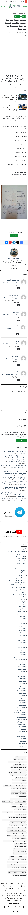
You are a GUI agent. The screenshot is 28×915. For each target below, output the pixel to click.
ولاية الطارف (22, 635)
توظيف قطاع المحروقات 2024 (19, 807)
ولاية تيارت (23, 683)
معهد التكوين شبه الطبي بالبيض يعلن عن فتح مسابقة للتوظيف (13, 499)
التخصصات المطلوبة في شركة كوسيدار (17, 762)
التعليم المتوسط (19, 563)
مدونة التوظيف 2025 (20, 843)
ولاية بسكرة (22, 662)
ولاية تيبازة (22, 686)
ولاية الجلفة (22, 630)
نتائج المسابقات (21, 602)
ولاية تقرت (23, 674)
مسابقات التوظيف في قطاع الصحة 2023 (17, 862)
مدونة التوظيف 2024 (9, 841)
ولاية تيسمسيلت (21, 690)
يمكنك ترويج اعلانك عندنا (14, 900)
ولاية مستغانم (21, 736)
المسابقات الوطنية (20, 582)
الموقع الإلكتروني (22, 425)
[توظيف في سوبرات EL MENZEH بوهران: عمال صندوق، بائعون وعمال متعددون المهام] (22, 107)
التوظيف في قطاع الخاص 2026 (19, 770)
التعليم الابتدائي (20, 556)
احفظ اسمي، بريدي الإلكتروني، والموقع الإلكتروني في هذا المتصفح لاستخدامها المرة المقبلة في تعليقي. (14, 434)
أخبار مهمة (22, 549)
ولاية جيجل (23, 698)
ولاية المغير (22, 642)
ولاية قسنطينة (21, 734)
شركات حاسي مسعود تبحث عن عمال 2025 (16, 836)
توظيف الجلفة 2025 (9, 786)
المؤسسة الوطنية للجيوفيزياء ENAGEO (17, 772)
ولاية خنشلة (22, 700)
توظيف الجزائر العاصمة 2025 (19, 780)
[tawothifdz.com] (15, 6)
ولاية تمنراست (21, 678)
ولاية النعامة (22, 647)
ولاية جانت (23, 695)
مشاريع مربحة (22, 597)
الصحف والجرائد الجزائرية (19, 568)
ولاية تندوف (22, 681)
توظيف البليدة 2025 (21, 778)
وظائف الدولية (22, 606)
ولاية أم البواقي (21, 611)
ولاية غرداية (22, 726)
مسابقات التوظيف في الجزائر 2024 (17, 859)
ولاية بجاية (23, 654)
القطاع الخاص (17, 16)
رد (18, 288)
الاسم (25, 412)
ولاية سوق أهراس (20, 710)
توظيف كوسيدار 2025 (20, 812)
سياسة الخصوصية (18, 898)
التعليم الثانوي (20, 558)
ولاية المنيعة (22, 645)
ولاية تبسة (23, 671)
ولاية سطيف (22, 702)
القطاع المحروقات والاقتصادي (17, 580)
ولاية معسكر (22, 738)
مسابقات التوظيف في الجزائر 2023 (18, 857)
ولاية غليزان (22, 729)
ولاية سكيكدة (22, 707)
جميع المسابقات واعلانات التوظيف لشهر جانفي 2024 (14, 820)
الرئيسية (15, 13)
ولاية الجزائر (22, 628)
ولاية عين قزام (22, 724)
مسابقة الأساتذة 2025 (18, 587)
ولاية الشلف (22, 633)
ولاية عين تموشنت (20, 719)
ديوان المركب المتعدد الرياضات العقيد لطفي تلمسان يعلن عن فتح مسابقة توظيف (15, 473)
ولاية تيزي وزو (22, 688)
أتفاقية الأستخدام (6, 895)
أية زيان (17, 341)
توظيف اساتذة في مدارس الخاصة (18, 775)
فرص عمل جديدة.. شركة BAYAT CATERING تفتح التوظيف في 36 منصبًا (13, 466)
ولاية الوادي (22, 650)
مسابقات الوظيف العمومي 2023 (18, 870)
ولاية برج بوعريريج (20, 659)
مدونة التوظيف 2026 (20, 846)
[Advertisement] (14, 54)
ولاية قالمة (22, 731)
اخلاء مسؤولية (9, 898)
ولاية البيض (22, 626)
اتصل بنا (14, 895)
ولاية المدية (22, 638)
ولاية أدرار (23, 609)
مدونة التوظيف (21, 841)
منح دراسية (22, 599)
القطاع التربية (22, 570)
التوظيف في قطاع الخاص (20, 764)
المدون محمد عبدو (20, 32)
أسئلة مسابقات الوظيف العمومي (16, 551)
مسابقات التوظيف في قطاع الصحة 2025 (17, 867)
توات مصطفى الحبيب (13, 280)
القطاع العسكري (21, 578)
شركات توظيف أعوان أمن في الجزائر (18, 825)
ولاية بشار (23, 664)
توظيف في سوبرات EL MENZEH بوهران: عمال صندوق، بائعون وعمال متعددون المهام (9, 107)
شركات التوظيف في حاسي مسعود (18, 822)
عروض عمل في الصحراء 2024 (19, 838)
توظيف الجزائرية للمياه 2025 (19, 783)
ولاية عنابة (23, 714)
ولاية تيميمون (22, 693)
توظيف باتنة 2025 (21, 796)
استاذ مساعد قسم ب (21, 757)
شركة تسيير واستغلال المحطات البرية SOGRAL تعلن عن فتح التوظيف (15, 461)
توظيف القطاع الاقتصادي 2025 (18, 791)
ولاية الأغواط (22, 618)
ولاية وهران (22, 746)
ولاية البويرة (22, 623)
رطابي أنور (16, 371)
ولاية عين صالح (21, 722)
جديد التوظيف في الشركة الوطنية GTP (17, 817)
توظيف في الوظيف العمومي (19, 804)
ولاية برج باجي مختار (20, 657)
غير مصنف (23, 592)
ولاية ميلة (23, 741)
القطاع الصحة (22, 575)
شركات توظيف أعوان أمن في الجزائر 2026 (17, 833)
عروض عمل (22, 13)
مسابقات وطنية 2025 (18, 585)
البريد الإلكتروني (22, 419)
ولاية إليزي (23, 616)
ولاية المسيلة (22, 640)
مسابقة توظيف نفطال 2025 (19, 875)
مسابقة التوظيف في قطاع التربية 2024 (17, 872)
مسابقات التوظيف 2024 (20, 849)
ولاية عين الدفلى (21, 717)
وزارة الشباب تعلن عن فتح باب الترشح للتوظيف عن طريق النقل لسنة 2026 (15, 488)
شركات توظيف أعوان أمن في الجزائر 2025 (16, 830)
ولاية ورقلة (22, 743)
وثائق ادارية (22, 604)
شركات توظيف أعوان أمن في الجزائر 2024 (17, 828)
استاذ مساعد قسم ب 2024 (20, 759)
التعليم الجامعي (20, 561)
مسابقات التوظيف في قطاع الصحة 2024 (17, 865)
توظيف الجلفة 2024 (21, 786)
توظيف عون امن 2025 (7, 801)
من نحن (24, 895)
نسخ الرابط (14, 236)
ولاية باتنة (23, 652)
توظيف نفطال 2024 (8, 812)
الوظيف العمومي (20, 590)
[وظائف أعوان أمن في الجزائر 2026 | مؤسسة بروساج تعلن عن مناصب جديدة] (22, 97)
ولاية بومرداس (21, 669)
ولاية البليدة (22, 621)
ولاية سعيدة (22, 705)
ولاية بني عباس (21, 666)
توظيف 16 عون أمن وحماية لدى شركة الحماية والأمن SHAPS (15, 456)
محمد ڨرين (16, 312)
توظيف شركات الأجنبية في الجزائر (18, 799)
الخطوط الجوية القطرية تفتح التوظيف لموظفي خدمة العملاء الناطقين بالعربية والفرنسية (14, 483)
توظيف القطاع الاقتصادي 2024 (18, 788)
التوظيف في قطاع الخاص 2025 (18, 767)
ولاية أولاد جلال (21, 614)
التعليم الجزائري (21, 554)
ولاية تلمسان (22, 676)
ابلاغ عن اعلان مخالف (14, 903)
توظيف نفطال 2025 (21, 814)
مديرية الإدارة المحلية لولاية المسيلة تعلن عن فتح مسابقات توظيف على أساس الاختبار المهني (13, 494)
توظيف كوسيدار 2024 (20, 809)
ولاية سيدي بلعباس (20, 712)
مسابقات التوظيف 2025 (20, 851)
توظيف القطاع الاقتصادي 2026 (18, 793)
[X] (13, 268)
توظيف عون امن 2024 (20, 801)
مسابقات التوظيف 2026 (20, 854)
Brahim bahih (15, 356)
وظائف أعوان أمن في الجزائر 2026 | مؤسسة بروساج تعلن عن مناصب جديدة (9, 97)
